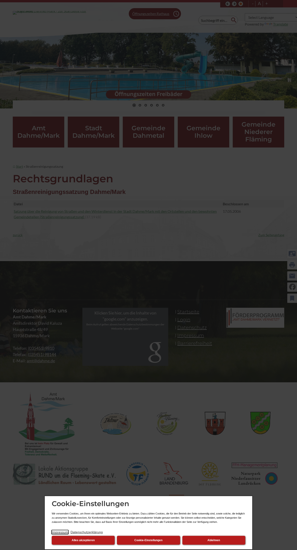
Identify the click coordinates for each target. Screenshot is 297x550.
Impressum (60, 532)
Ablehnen (213, 540)
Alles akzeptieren (83, 540)
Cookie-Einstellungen (148, 540)
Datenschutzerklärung (87, 532)
